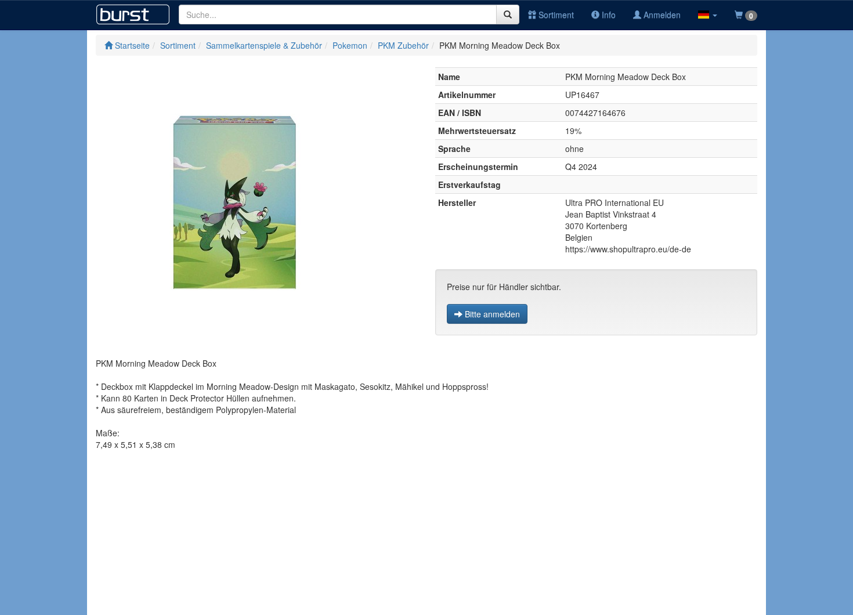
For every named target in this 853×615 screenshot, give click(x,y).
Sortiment (555, 14)
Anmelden (661, 14)
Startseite (131, 45)
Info (607, 14)
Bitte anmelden (491, 314)
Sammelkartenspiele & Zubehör (264, 45)
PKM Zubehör (403, 45)
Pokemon (349, 45)
